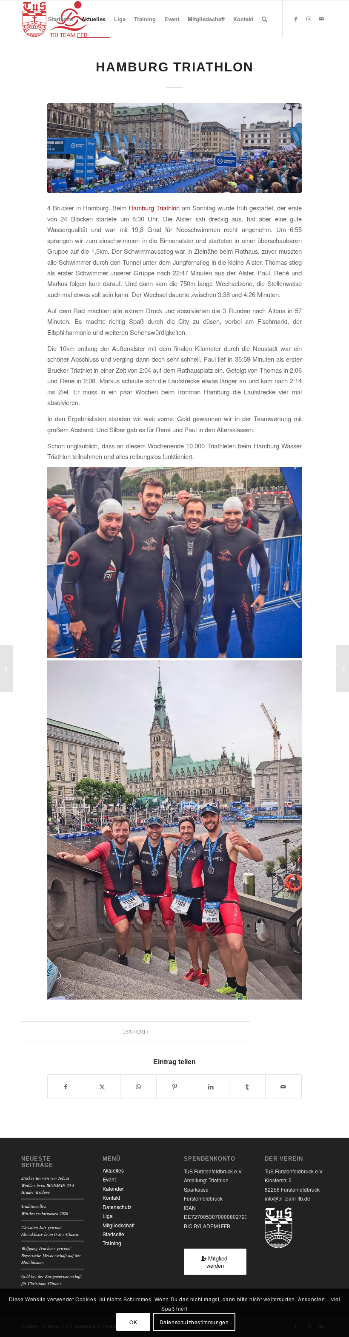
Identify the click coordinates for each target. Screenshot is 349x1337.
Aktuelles (113, 1170)
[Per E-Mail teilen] (283, 1087)
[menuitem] (60, 19)
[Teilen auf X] (102, 1087)
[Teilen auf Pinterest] (174, 1087)
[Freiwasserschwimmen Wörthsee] (342, 668)
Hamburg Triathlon (154, 207)
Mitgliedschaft (118, 1225)
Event (109, 1179)
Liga (108, 1215)
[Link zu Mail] (321, 18)
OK (133, 1322)
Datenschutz (117, 1206)
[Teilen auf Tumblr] (247, 1087)
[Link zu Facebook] (295, 18)
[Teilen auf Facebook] (66, 1087)
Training (112, 1242)
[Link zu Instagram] (308, 18)
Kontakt (111, 1197)
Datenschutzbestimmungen (194, 1322)
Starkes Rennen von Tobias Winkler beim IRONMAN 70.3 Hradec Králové (47, 1185)
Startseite (113, 1234)
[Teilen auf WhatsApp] (138, 1087)
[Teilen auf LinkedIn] (211, 1087)
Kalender (113, 1188)
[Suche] (264, 19)
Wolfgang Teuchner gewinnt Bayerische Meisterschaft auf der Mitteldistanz (51, 1255)
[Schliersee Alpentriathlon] (6, 668)
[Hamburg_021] (174, 148)
